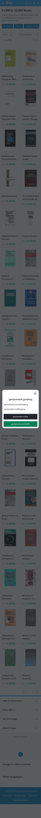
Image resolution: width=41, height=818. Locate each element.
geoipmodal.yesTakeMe (20, 424)
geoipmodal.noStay (20, 417)
